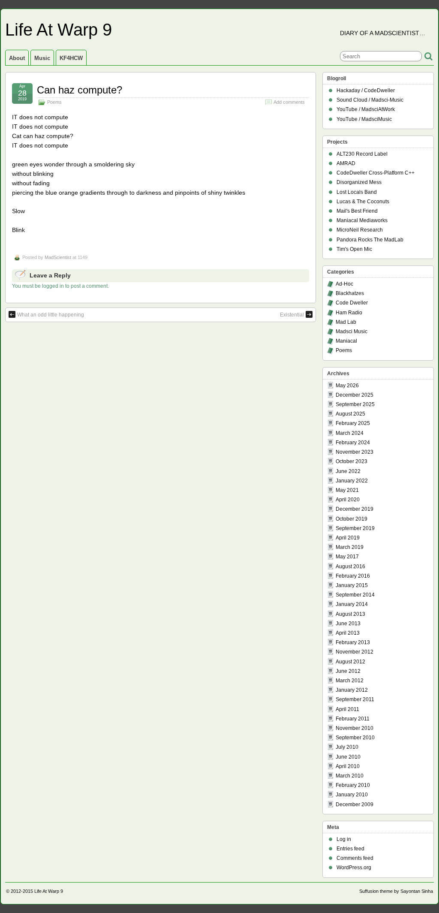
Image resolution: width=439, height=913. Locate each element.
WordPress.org (354, 868)
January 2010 (352, 795)
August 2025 (350, 414)
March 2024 (350, 433)
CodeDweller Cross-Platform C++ (376, 173)
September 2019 (355, 528)
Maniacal (346, 341)
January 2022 (352, 481)
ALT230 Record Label (362, 154)
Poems (54, 102)
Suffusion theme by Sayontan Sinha (396, 891)
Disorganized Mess (359, 182)
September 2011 (355, 699)
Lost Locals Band (357, 192)
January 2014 (352, 604)
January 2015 (352, 585)
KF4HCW (71, 58)
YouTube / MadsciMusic (364, 119)
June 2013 (348, 624)
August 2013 (350, 614)
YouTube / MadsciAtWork (366, 109)
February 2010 (353, 785)
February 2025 (353, 423)
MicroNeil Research (360, 230)
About (17, 58)
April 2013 (348, 633)
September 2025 (355, 404)
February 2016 (353, 576)
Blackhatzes (350, 293)
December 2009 (354, 805)
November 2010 (354, 728)
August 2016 (350, 566)
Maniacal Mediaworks (362, 220)
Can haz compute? (79, 90)
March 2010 (350, 776)
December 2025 (354, 395)
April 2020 (348, 500)
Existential (292, 315)
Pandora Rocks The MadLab (370, 240)
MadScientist (58, 257)
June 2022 (348, 471)
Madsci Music (351, 331)
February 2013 (353, 642)
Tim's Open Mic (354, 249)
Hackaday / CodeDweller (366, 90)
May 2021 (347, 490)
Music (42, 58)
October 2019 (351, 519)
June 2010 (348, 757)
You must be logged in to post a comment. (60, 286)
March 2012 (350, 681)
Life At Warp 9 (58, 29)
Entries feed (350, 849)
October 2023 (351, 461)
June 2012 (348, 671)
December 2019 (354, 509)
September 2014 (355, 595)
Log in (344, 839)
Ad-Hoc (344, 284)
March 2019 (350, 547)
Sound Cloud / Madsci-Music (370, 100)
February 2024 (353, 443)
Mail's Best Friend (357, 211)
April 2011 (347, 709)
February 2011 (353, 719)
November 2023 (354, 452)
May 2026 (347, 386)
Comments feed (355, 858)
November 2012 (354, 652)
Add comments (289, 102)
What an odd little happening (50, 315)
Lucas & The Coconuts (363, 202)
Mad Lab (346, 322)
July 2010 (347, 747)
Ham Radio (349, 313)
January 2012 (352, 690)
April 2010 (348, 766)
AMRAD (346, 163)
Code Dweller (352, 303)
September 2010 (355, 738)
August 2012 (350, 662)
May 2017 (347, 557)
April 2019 (348, 538)
